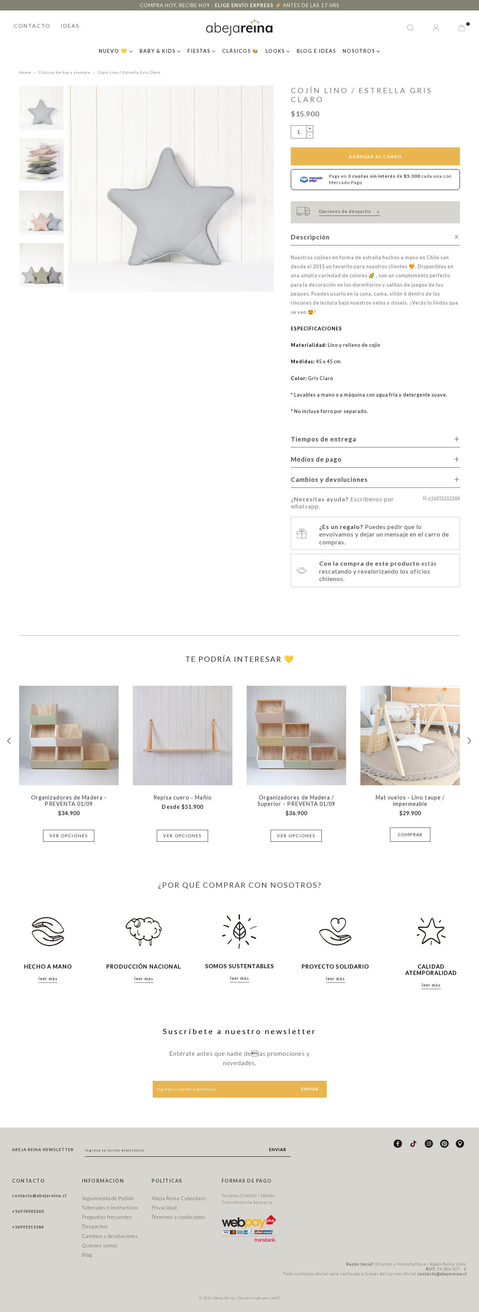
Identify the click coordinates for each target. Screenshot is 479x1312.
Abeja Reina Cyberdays (179, 1198)
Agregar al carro (375, 156)
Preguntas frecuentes (107, 1217)
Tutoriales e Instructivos (110, 1208)
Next (469, 741)
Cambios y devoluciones (110, 1236)
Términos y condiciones (179, 1217)
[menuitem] (116, 50)
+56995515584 (443, 497)
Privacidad (164, 1208)
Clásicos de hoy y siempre (65, 72)
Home (25, 72)
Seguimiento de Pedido (108, 1198)
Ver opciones (68, 835)
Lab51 (275, 1298)
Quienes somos (100, 1245)
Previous (9, 741)
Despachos (95, 1226)
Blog (87, 1255)
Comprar (410, 834)
